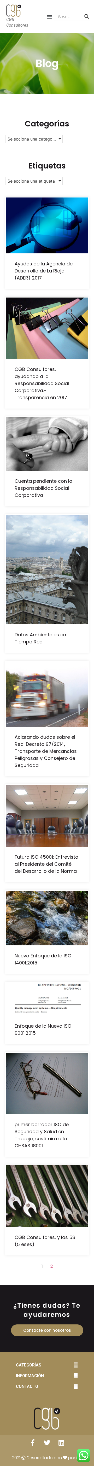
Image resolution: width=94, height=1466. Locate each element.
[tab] (47, 1365)
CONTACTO (27, 1386)
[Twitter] (47, 1442)
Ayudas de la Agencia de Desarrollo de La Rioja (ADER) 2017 (44, 270)
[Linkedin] (61, 1442)
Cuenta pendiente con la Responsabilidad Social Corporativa (43, 488)
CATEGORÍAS (28, 1365)
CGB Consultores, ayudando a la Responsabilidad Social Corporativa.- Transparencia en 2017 (42, 383)
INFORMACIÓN (30, 1375)
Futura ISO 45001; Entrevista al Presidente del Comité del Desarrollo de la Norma (46, 864)
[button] (49, 16)
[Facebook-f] (32, 1442)
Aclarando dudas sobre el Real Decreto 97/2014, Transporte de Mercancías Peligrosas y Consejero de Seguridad (46, 751)
